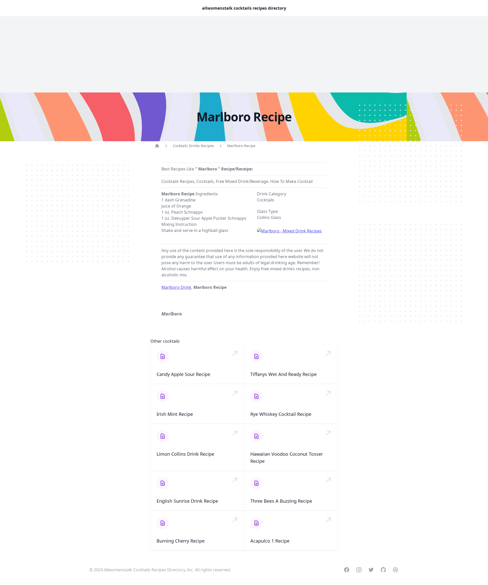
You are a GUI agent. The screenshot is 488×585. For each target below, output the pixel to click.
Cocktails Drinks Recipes (193, 145)
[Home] (157, 145)
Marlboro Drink (176, 287)
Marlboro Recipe (241, 145)
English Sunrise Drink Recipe (187, 501)
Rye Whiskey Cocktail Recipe (280, 414)
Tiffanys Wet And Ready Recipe (283, 374)
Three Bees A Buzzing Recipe (281, 501)
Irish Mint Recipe (175, 414)
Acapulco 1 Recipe (269, 541)
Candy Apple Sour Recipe (183, 374)
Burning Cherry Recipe (181, 541)
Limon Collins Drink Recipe (185, 454)
